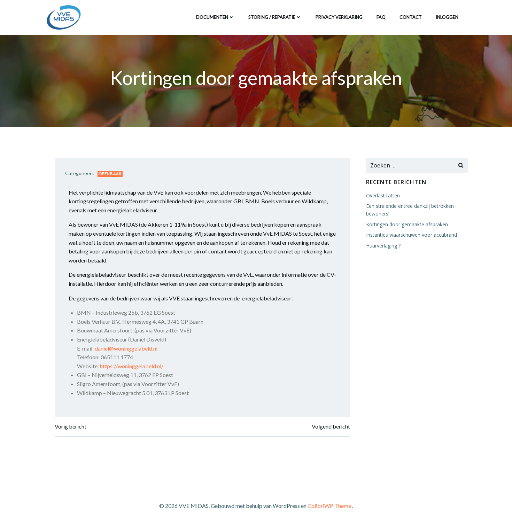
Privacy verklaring (339, 17)
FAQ (381, 17)
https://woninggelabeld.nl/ (131, 366)
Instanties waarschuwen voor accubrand (411, 234)
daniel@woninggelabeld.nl (126, 348)
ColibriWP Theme (329, 505)
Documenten (212, 17)
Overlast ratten (383, 195)
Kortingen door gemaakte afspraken (407, 224)
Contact (410, 17)
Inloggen (447, 17)
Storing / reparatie (271, 17)
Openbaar (110, 173)
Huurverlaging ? (383, 245)
